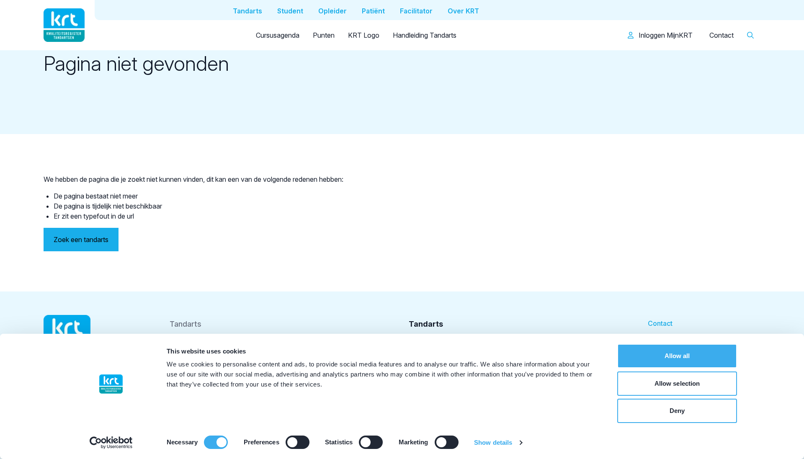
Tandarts (185, 324)
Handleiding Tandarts (424, 35)
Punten (324, 35)
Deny (677, 410)
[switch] (297, 442)
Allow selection (677, 383)
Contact (721, 35)
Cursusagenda (277, 35)
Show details (493, 442)
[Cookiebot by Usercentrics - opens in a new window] (111, 442)
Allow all (677, 355)
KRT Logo (363, 35)
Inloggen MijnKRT (665, 35)
